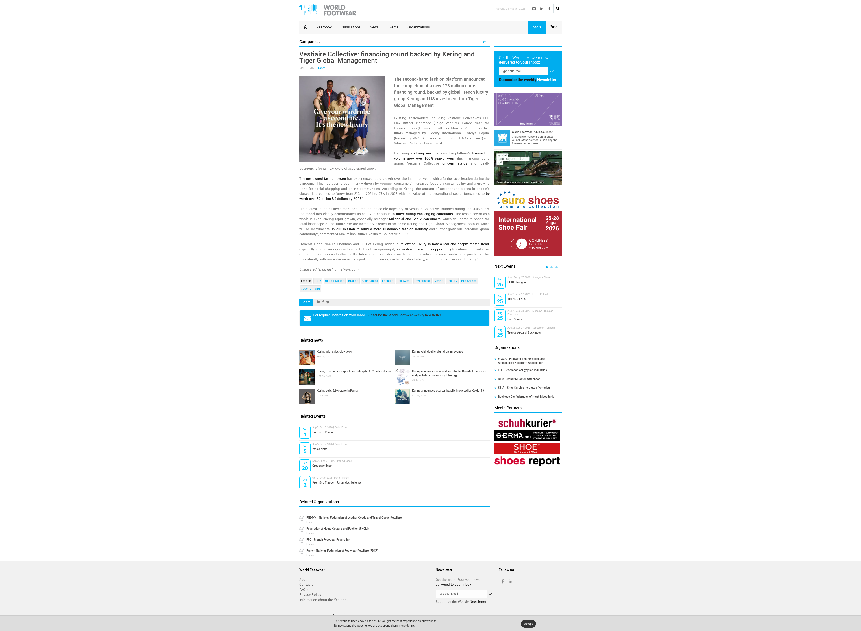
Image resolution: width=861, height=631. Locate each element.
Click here (518, 136)
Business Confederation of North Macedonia (526, 396)
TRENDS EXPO (516, 299)
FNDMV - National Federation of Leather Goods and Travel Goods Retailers (354, 517)
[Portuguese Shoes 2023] (528, 168)
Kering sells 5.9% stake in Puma (337, 390)
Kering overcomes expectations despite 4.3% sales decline (354, 371)
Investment (422, 280)
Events (393, 27)
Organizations (418, 27)
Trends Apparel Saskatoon (524, 332)
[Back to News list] (484, 42)
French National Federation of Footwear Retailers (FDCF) (342, 550)
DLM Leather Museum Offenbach (519, 379)
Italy (318, 280)
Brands (353, 280)
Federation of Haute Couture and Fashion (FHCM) (337, 528)
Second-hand (310, 288)
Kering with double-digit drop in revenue (437, 351)
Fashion (388, 280)
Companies (370, 280)
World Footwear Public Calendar (532, 132)
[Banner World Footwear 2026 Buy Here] (528, 109)
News (374, 27)
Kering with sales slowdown (334, 351)
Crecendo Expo (322, 465)
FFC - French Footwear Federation (328, 539)
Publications (351, 27)
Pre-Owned (469, 280)
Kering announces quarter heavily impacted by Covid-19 (448, 390)
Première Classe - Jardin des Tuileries (337, 482)
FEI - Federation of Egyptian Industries (522, 370)
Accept (528, 623)
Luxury (452, 280)
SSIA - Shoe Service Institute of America (524, 387)
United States (334, 280)
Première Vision (322, 432)
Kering (439, 280)
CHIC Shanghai (516, 282)
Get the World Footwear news (458, 580)
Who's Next (319, 449)
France (321, 68)
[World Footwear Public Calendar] (502, 138)
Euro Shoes (514, 319)
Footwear (404, 280)
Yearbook (324, 27)
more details (407, 625)
